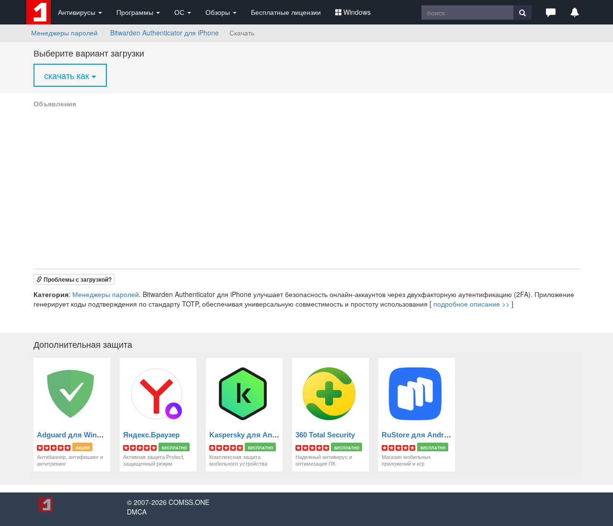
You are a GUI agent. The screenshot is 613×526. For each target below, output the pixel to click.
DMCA (137, 511)
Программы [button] (135, 12)
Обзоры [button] (218, 12)
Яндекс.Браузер (151, 435)
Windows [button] (357, 12)
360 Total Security (325, 435)
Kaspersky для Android (249, 435)
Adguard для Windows (76, 435)
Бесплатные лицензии (286, 12)
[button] (551, 12)
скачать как (67, 75)
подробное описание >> (471, 304)
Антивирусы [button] (77, 12)
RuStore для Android (418, 435)
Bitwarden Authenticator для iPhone (164, 32)
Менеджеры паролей (64, 32)
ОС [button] (180, 12)
